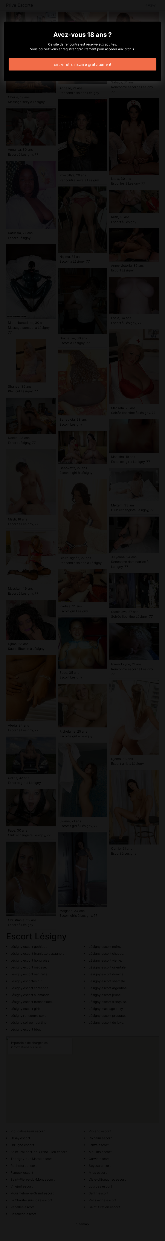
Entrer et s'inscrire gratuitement (82, 64)
